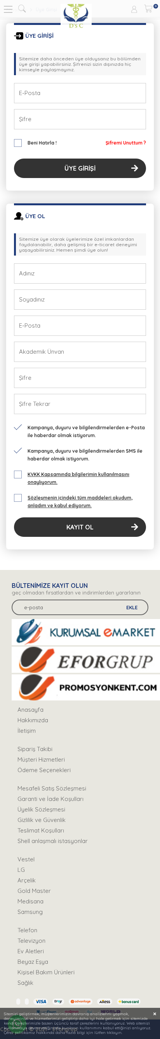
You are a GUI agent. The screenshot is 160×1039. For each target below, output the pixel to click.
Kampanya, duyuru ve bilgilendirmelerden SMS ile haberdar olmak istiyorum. (85, 455)
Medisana (30, 901)
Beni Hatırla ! (42, 143)
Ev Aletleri (30, 951)
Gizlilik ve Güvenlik (41, 820)
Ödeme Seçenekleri (44, 770)
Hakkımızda (32, 720)
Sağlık (25, 982)
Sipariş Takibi (34, 749)
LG (21, 869)
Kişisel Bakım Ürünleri (46, 972)
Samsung (30, 912)
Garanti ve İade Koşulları (50, 799)
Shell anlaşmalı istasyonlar (52, 841)
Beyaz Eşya (32, 961)
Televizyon (31, 940)
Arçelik (26, 880)
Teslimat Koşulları (40, 830)
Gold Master (34, 890)
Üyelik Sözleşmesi (41, 809)
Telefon (27, 930)
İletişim (26, 730)
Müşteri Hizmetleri (41, 759)
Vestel (26, 859)
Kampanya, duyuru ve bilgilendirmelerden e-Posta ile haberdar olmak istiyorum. (86, 431)
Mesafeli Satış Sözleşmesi (51, 788)
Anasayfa (30, 709)
